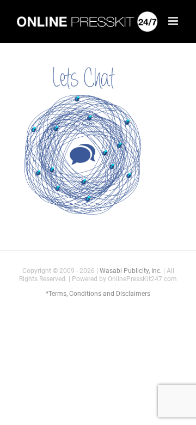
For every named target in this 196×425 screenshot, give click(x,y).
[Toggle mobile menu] (174, 21)
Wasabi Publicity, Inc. (131, 271)
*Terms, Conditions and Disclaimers (98, 294)
